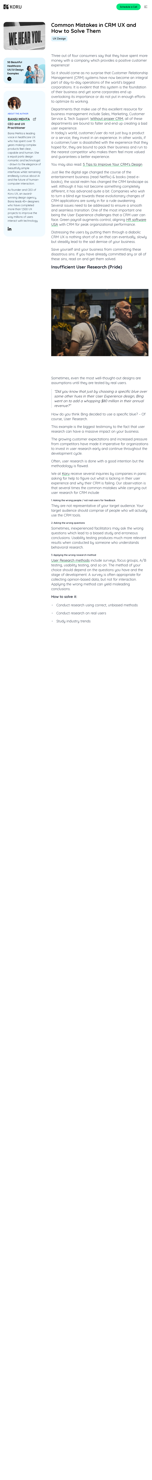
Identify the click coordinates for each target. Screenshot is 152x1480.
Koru (66, 473)
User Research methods (70, 560)
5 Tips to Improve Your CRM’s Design (112, 164)
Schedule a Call (128, 6)
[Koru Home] (12, 7)
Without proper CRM (106, 118)
